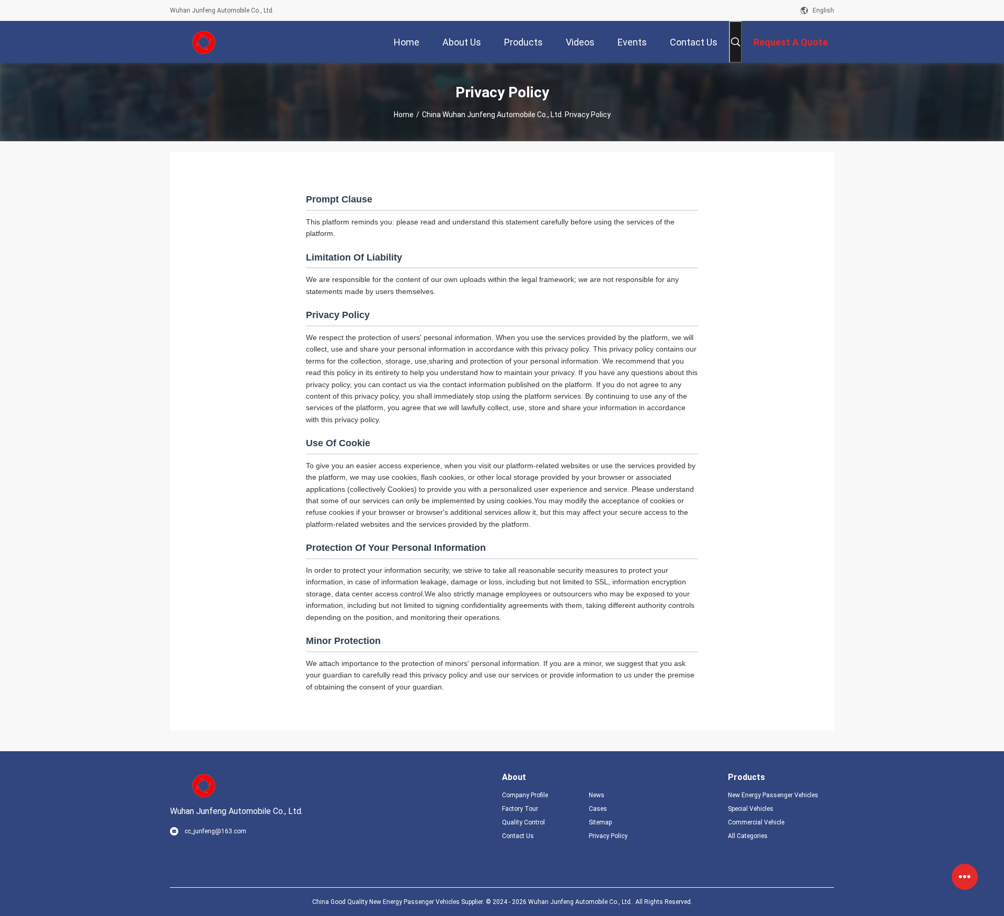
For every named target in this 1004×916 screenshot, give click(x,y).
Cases (598, 808)
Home (404, 114)
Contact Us (518, 836)
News (596, 795)
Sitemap (600, 822)
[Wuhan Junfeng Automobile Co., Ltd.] (204, 42)
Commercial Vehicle (756, 822)
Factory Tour (520, 808)
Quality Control (523, 822)
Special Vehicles (750, 808)
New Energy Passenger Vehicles (773, 795)
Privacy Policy (608, 836)
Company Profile (525, 795)
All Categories (748, 836)
